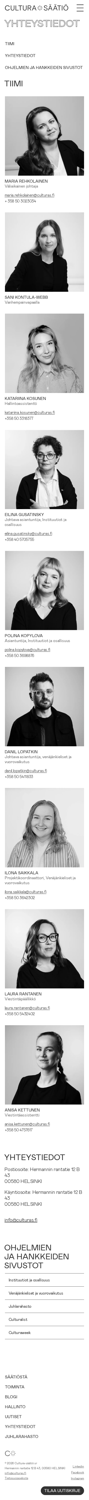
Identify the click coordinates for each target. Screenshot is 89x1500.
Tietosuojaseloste (16, 1478)
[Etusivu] (36, 8)
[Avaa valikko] (80, 8)
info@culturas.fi (20, 1220)
